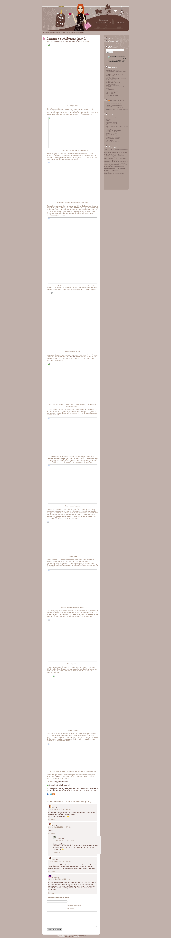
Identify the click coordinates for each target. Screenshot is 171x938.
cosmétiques (113, 156)
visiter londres (91, 790)
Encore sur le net (117, 100)
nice (126, 164)
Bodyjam (108, 120)
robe (109, 171)
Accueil (45, 32)
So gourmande (110, 89)
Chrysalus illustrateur (111, 125)
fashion (110, 161)
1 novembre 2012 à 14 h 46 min (59, 809)
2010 (109, 149)
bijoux (124, 149)
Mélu (53, 807)
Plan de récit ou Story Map (113, 141)
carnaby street (63, 789)
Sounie (58, 839)
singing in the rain (79, 790)
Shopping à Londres (61, 782)
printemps (112, 168)
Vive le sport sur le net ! (112, 95)
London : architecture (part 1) (66, 38)
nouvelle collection (110, 166)
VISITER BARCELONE (112, 91)
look (116, 164)
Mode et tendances (111, 84)
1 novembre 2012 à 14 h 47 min (59, 827)
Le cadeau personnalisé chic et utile (115, 108)
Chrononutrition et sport (112, 123)
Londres (72, 357)
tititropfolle (55, 877)
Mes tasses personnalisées (113, 82)
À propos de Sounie (116, 41)
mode (121, 164)
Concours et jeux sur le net (113, 70)
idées (105, 164)
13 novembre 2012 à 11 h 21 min (59, 879)
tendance (109, 173)
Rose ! (107, 88)
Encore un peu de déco (112, 73)
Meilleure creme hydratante (113, 138)
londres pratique (92, 789)
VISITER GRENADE (111, 92)
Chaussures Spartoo (111, 122)
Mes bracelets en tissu (112, 80)
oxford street (51, 790)
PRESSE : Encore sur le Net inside (115, 87)
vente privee (117, 173)
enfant (114, 158)
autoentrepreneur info (111, 118)
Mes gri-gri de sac (110, 81)
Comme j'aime (110, 129)
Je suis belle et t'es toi (111, 133)
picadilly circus (67, 790)
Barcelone (56, 776)
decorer (110, 158)
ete (117, 159)
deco (105, 158)
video (122, 173)
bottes (125, 152)
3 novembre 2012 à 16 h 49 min (59, 861)
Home (110, 38)
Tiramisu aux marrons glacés (113, 104)
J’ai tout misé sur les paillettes (114, 105)
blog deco (107, 152)
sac (113, 170)
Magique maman (110, 77)
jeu (114, 164)
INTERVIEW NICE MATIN (112, 132)
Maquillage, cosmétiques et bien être (116, 78)
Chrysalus (74, 935)
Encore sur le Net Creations (113, 130)
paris (122, 166)
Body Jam (108, 119)
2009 (105, 149)
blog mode (117, 152)
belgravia (54, 789)
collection (120, 155)
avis (113, 149)
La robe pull (109, 106)
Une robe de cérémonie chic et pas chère (117, 109)
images (110, 164)
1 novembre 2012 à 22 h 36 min (64, 840)
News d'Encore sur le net (112, 85)
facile (120, 158)
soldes (117, 171)
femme (115, 161)
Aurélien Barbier (82, 935)
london (83, 789)
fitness (122, 161)
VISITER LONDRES (111, 94)
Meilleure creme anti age (112, 136)
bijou (120, 149)
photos (107, 168)
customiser (124, 157)
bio (127, 149)
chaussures (110, 155)
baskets (117, 149)
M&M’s (81, 565)
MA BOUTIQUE (110, 134)
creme (118, 157)
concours (107, 157)
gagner (126, 161)
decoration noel (74, 789)
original (118, 166)
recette (118, 168)
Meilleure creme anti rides (113, 137)
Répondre (51, 820)
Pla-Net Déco (109, 140)
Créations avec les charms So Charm (116, 71)
